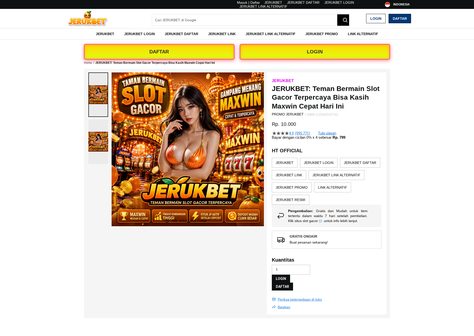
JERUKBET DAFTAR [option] (360, 163)
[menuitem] (105, 33)
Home (88, 63)
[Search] (343, 20)
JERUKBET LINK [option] (289, 175)
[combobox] (250, 20)
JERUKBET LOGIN (339, 2)
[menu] (237, 33)
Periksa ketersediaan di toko (300, 299)
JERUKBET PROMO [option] (292, 187)
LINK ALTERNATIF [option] (332, 187)
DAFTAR (159, 51)
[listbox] (326, 181)
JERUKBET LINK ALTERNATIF (263, 6)
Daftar (400, 19)
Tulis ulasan (327, 133)
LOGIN (315, 51)
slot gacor (310, 221)
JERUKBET (273, 2)
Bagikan (284, 307)
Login (375, 19)
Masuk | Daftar (248, 2)
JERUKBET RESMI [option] (290, 200)
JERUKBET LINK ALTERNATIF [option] (336, 175)
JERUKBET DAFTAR (303, 2)
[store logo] (88, 18)
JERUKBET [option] (285, 163)
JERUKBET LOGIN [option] (319, 163)
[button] (98, 94)
